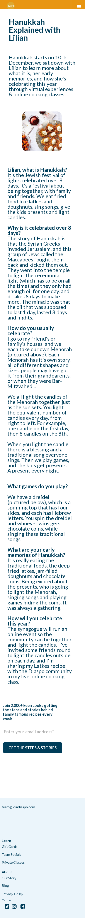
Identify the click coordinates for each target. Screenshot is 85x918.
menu (79, 6)
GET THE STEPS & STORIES (32, 747)
